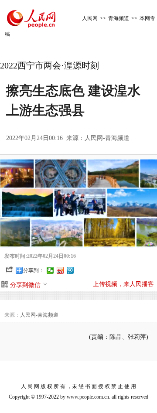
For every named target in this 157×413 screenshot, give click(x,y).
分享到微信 (25, 285)
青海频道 (118, 18)
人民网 (90, 18)
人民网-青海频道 (107, 138)
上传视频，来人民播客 (123, 284)
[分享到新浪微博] (60, 270)
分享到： (33, 270)
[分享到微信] (50, 270)
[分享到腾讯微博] (70, 270)
